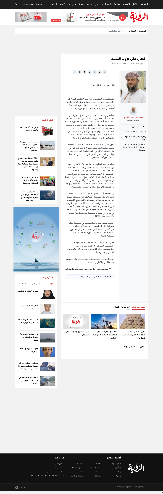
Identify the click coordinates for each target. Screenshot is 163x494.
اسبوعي (36, 284)
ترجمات (98, 472)
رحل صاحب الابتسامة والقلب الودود (133, 138)
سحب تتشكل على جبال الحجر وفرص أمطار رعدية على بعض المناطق (28, 146)
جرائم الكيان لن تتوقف (136, 127)
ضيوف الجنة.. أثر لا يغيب (28, 291)
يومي (50, 284)
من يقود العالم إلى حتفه (135, 131)
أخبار (135, 4)
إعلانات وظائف (77, 476)
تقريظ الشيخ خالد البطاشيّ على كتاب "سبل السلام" (133, 335)
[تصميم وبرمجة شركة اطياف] (20, 487)
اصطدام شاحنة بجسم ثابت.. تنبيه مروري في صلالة (28, 380)
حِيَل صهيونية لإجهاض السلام (77, 333)
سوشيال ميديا (95, 467)
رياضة (117, 4)
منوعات (72, 4)
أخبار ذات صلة (138, 307)
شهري (22, 284)
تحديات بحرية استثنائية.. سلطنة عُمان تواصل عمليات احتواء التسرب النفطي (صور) (28, 196)
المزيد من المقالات (133, 120)
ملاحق (80, 472)
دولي (97, 4)
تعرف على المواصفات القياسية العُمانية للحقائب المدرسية (29, 180)
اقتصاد (126, 4)
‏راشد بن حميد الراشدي (133, 117)
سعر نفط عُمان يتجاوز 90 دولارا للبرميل (29, 129)
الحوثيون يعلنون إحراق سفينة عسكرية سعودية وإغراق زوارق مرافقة (28, 366)
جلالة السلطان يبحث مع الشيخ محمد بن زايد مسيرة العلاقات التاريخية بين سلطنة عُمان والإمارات (28, 164)
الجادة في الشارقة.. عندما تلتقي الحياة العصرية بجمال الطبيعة (134, 147)
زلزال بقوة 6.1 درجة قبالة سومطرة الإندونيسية (28, 321)
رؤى (124, 31)
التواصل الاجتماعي (54, 472)
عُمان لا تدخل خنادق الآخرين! (29, 307)
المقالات (106, 4)
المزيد (54, 4)
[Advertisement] (81, 44)
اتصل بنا (58, 467)
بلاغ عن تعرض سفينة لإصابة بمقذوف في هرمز (29, 337)
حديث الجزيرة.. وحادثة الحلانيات (29, 350)
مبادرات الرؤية (85, 4)
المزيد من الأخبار (122, 307)
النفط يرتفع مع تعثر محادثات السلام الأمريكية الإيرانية (104, 335)
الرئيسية (144, 4)
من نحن (58, 463)
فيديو (62, 4)
